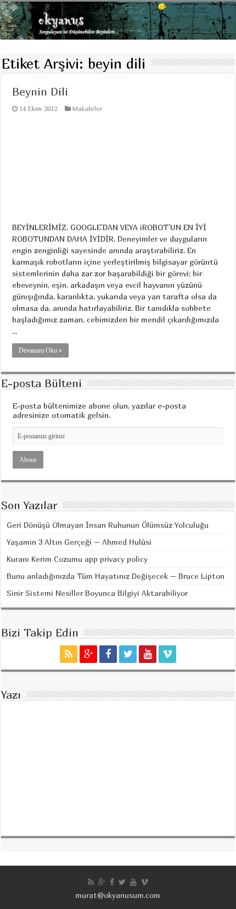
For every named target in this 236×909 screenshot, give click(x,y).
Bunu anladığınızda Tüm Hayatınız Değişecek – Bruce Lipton (115, 576)
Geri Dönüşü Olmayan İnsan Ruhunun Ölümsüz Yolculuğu (108, 524)
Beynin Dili (40, 91)
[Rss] (68, 654)
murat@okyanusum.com (117, 895)
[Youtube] (147, 654)
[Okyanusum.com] (118, 21)
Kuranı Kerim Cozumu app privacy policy (77, 559)
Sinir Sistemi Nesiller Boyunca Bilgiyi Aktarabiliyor (97, 593)
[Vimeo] (167, 654)
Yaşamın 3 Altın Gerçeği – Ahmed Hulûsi (79, 541)
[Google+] (88, 654)
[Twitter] (128, 654)
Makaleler (87, 108)
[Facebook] (108, 654)
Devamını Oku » (40, 350)
